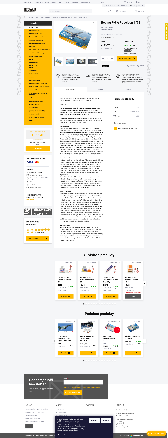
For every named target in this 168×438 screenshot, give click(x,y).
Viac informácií (73, 431)
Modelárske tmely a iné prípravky (38, 83)
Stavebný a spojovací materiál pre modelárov (38, 93)
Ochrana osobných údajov (42, 2)
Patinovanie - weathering (36, 40)
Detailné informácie (107, 37)
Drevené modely (33, 73)
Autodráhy (31, 77)
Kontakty (53, 2)
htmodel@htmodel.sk (36, 175)
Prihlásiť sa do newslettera (72, 392)
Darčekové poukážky (34, 114)
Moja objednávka (85, 2)
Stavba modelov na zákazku (36, 117)
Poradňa (66, 2)
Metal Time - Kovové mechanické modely (38, 66)
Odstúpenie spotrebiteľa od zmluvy (34, 421)
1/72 (137, 116)
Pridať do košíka (125, 58)
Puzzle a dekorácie (34, 98)
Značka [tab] (128, 89)
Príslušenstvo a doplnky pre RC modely (39, 49)
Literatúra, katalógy (34, 104)
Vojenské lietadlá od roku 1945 (127, 128)
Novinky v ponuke (33, 107)
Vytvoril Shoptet (124, 435)
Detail (133, 296)
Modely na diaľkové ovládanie (37, 37)
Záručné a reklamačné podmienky (34, 412)
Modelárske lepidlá (34, 30)
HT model (32, 184)
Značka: (107, 29)
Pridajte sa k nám (34, 182)
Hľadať (89, 11)
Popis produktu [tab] (70, 89)
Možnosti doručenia (130, 53)
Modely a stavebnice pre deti (37, 43)
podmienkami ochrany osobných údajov (90, 387)
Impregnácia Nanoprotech (36, 101)
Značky (31, 120)
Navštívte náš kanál (35, 187)
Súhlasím (106, 420)
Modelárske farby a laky (35, 33)
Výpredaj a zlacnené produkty (37, 110)
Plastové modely (33, 27)
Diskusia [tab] (101, 89)
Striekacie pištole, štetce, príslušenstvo (39, 86)
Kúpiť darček (38, 148)
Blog (60, 2)
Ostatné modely (33, 70)
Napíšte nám (74, 2)
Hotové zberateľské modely (36, 53)
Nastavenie (61, 435)
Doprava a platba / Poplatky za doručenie (36, 409)
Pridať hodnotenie (33, 238)
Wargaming (32, 46)
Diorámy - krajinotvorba (35, 56)
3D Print (31, 59)
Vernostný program (61, 409)
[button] (83, 304)
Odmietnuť (94, 420)
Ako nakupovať (28, 2)
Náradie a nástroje (34, 90)
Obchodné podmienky (31, 415)
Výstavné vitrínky (33, 62)
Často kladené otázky (61, 415)
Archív (29, 426)
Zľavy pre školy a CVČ (61, 412)
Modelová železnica (34, 80)
